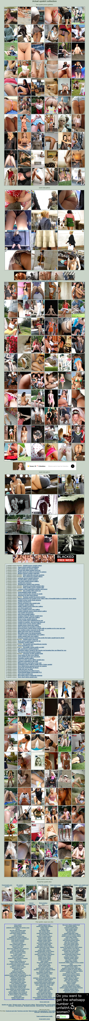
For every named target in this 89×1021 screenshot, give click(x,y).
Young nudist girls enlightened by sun (30, 620)
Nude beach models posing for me (29, 641)
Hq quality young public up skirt (33, 647)
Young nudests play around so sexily (30, 594)
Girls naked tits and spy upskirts (33, 575)
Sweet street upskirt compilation (28, 567)
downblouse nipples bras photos (29, 584)
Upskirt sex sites (7, 1004)
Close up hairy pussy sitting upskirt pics (31, 660)
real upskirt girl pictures (25, 612)
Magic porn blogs (33, 1011)
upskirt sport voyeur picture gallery (29, 623)
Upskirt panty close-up (30, 639)
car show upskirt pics (25, 608)
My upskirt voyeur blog (29, 1006)
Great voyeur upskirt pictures (27, 619)
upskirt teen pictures (24, 583)
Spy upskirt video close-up (32, 590)
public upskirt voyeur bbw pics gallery (30, 606)
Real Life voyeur (40, 1006)
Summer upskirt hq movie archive (34, 597)
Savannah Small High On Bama (28, 667)
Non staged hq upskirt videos (33, 576)
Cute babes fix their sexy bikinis (28, 655)
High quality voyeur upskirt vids (33, 587)
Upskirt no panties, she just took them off (31, 622)
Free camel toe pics (43, 1011)
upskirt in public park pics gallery (29, 617)
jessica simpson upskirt (71, 961)
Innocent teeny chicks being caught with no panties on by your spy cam (41, 628)
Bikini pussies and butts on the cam (29, 663)
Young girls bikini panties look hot (29, 570)
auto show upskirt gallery (26, 614)
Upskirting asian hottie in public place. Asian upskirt (35, 664)
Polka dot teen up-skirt (25, 669)
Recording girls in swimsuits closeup (30, 675)
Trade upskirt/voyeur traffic (45, 1016)
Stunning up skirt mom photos (28, 595)
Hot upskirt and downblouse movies (35, 644)
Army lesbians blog (53, 1011)
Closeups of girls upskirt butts (33, 653)
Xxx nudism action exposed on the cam (31, 630)
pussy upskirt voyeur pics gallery (29, 609)
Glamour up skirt (49, 1006)
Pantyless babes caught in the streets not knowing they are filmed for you (42, 650)
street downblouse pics (25, 645)
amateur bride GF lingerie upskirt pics (30, 616)
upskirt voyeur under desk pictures (29, 600)
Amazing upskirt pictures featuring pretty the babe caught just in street (41, 638)
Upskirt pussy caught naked (32, 565)
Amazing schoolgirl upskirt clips (33, 586)
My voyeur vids (19, 1006)
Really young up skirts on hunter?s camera (32, 572)
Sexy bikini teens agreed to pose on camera (32, 666)
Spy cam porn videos (29, 1004)
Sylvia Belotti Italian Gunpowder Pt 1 (30, 672)
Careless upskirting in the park (28, 661)
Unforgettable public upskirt (27, 592)
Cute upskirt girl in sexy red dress (29, 656)
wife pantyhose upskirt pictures (28, 649)
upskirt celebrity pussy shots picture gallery (32, 611)
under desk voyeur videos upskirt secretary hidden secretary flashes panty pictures (44, 962)
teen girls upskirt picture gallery (28, 581)
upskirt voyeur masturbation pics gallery (31, 634)
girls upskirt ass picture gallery (28, 568)
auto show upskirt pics (25, 674)
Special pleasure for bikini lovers (28, 671)
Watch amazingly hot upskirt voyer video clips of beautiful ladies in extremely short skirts (47, 598)
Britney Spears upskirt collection (28, 573)
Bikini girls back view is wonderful (29, 631)
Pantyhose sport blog (23, 1011)
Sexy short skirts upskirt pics (27, 677)
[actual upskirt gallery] (78, 77)
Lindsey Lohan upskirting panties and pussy (32, 589)
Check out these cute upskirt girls (29, 603)
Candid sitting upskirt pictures (28, 579)
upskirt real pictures (24, 601)
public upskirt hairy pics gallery (28, 636)
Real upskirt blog (41, 1004)
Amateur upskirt (51, 1004)
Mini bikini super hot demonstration (29, 633)
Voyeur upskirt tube (44, 1002)
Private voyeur (17, 1004)
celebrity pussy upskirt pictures (28, 578)
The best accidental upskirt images (29, 652)
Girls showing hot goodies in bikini (29, 627)
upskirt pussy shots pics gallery (28, 625)
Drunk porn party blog (11, 1011)
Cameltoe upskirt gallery (26, 605)
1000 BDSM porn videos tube (47, 1012)
